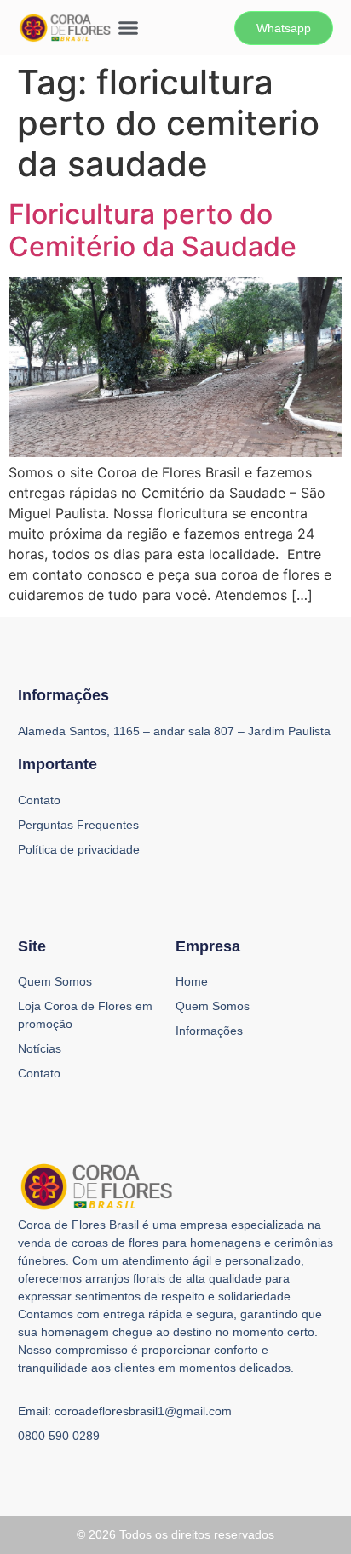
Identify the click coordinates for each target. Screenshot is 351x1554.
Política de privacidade (79, 849)
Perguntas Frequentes (78, 824)
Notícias (39, 1048)
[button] (128, 28)
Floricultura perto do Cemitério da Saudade (152, 230)
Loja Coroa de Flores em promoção (85, 1015)
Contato (39, 1073)
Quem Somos (55, 981)
